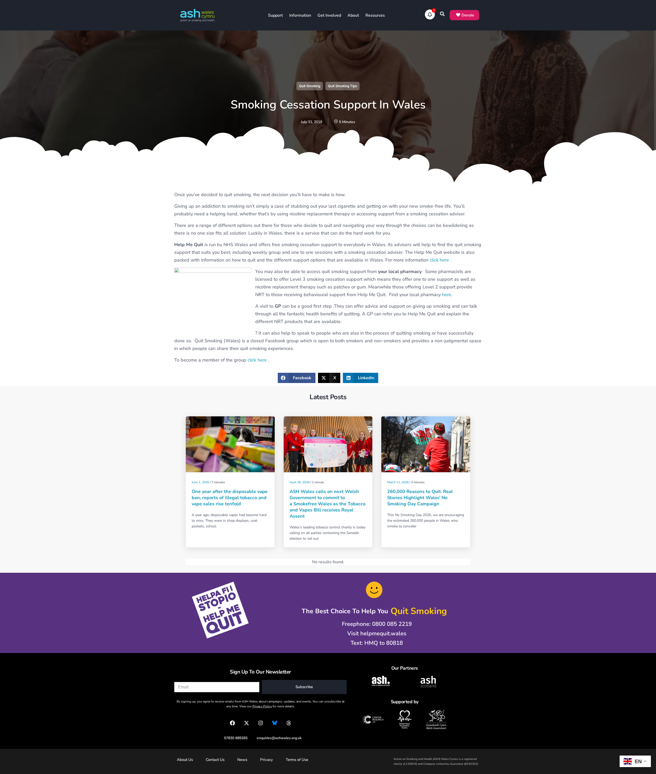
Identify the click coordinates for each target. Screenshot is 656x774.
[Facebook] (232, 723)
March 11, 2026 (398, 482)
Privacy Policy (262, 706)
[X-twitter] (246, 723)
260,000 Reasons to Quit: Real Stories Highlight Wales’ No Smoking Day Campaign (420, 497)
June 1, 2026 (200, 482)
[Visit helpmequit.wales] (374, 633)
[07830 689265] (233, 738)
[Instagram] (260, 723)
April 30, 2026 (300, 482)
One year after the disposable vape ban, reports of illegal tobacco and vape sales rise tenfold (230, 497)
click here (258, 360)
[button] (297, 378)
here (446, 294)
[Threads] (289, 723)
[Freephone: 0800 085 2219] (374, 624)
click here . (440, 260)
